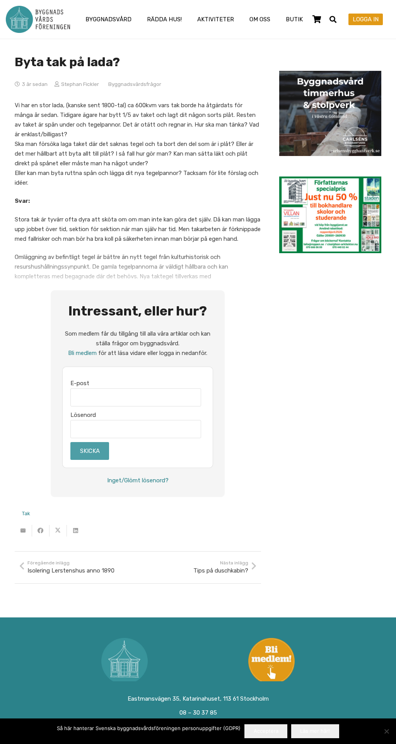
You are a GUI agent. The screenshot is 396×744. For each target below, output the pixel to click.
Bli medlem (82, 353)
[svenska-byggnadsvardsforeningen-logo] (38, 19)
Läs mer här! (315, 731)
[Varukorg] (317, 19)
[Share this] (41, 531)
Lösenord (83, 414)
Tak (26, 513)
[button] (136, 19)
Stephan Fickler (80, 84)
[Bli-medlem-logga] (272, 661)
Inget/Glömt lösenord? (138, 480)
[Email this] (23, 531)
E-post (79, 383)
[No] (386, 731)
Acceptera (266, 731)
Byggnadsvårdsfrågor (134, 84)
